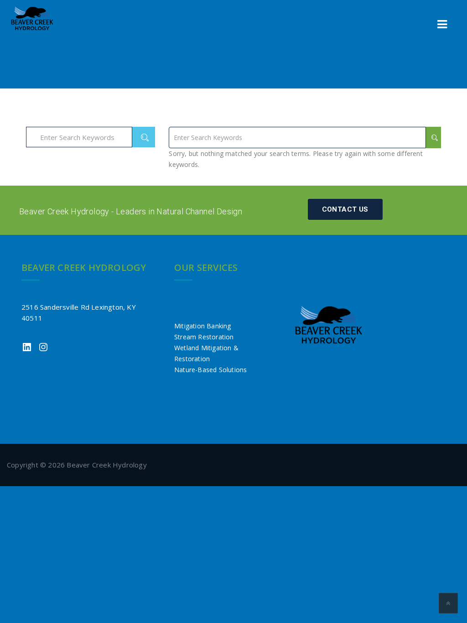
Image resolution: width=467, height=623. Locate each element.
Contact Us (345, 209)
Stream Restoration (204, 336)
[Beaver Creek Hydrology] (32, 18)
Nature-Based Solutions (210, 369)
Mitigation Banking (202, 326)
